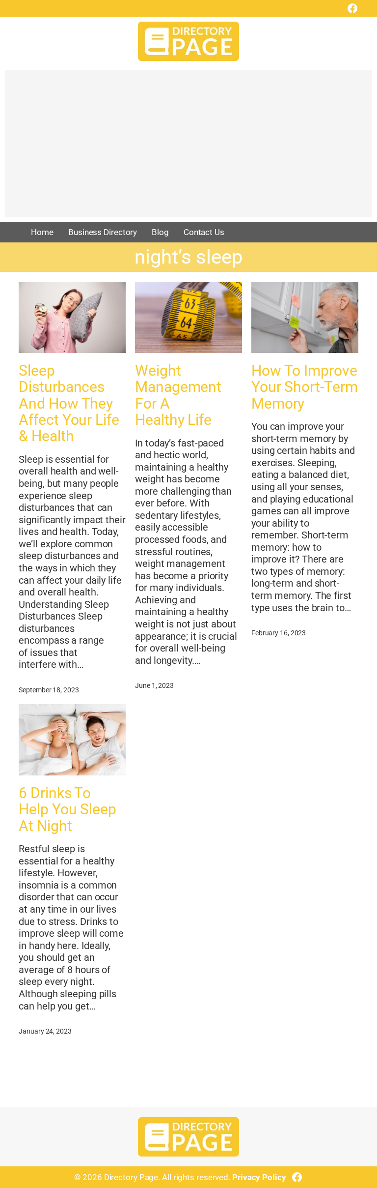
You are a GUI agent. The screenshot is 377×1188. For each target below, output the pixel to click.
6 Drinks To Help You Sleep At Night (67, 809)
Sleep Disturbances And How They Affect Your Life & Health (69, 403)
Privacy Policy (259, 1177)
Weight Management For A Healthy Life (178, 395)
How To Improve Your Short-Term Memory (304, 387)
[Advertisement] (188, 148)
